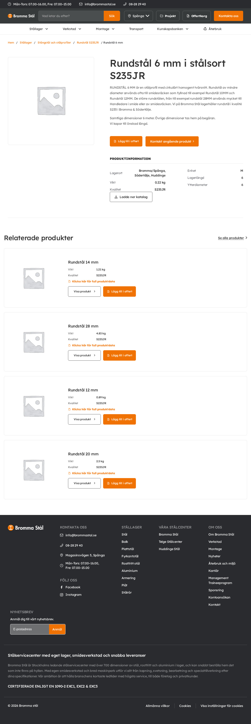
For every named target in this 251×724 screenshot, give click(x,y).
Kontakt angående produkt (170, 141)
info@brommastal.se (100, 4)
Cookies (185, 706)
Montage (102, 29)
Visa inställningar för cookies (222, 706)
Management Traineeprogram (220, 580)
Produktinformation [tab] (130, 159)
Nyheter (214, 556)
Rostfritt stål (131, 563)
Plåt (124, 585)
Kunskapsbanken (170, 29)
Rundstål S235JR (88, 42)
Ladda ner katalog (134, 197)
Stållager (36, 29)
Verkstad (69, 29)
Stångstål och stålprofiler (54, 42)
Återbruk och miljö (222, 563)
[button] (112, 16)
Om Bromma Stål (221, 534)
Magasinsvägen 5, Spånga (85, 555)
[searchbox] (71, 16)
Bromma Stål (168, 534)
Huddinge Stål (169, 549)
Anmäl (57, 629)
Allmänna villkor (157, 706)
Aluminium (130, 571)
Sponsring (216, 590)
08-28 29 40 (74, 545)
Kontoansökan (219, 597)
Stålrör (127, 592)
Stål (124, 534)
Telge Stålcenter (170, 542)
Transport (136, 29)
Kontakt (214, 605)
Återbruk (215, 29)
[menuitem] (183, 16)
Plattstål (128, 549)
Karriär (213, 571)
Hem (11, 42)
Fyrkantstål (130, 556)
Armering (128, 578)
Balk (125, 542)
